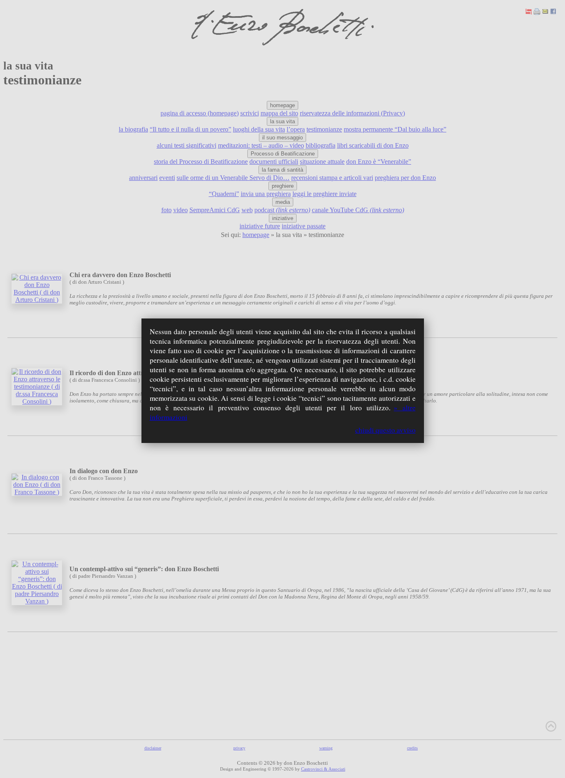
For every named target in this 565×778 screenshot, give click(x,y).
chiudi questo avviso (385, 430)
